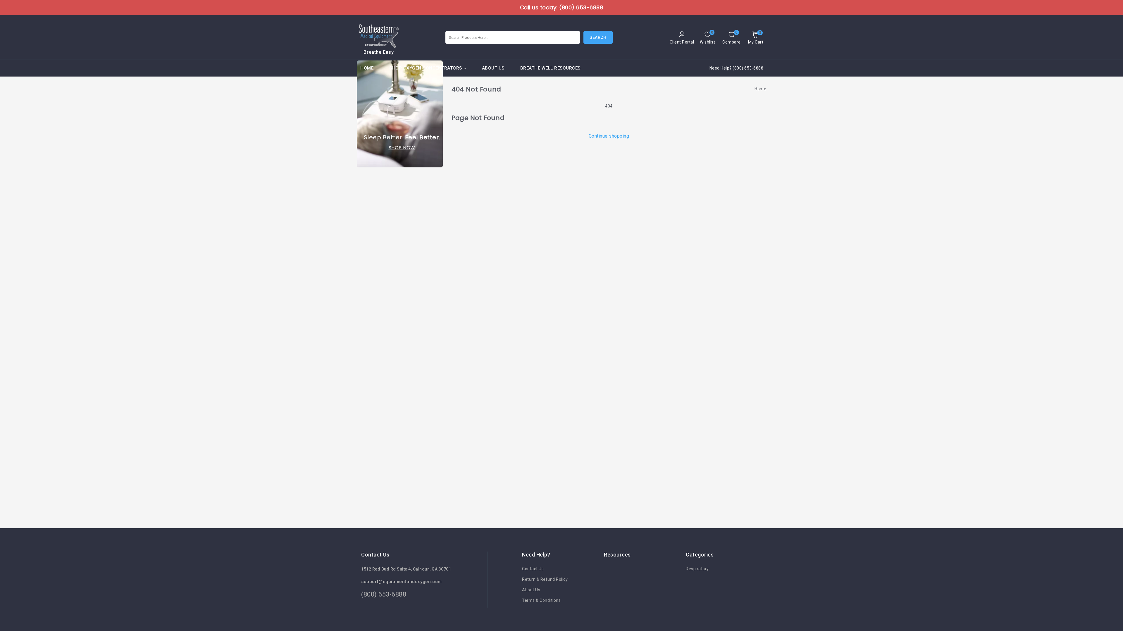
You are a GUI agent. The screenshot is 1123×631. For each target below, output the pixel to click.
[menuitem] (367, 68)
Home (760, 88)
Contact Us (533, 568)
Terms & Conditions (541, 600)
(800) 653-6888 (383, 594)
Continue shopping (609, 136)
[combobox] (512, 37)
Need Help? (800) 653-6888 (736, 68)
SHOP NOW (402, 147)
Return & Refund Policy (545, 579)
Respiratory (697, 568)
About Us (531, 589)
